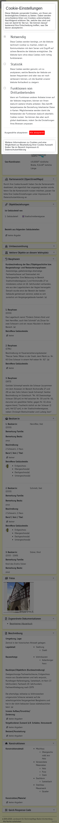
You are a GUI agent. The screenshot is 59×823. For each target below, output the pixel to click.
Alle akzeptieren (37, 132)
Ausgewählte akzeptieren (16, 132)
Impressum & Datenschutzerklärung (22, 148)
